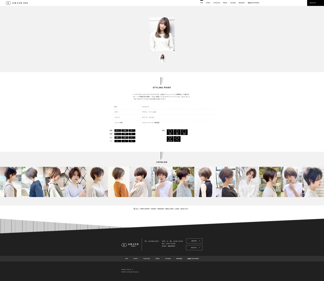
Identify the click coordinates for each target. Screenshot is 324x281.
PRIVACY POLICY (126, 269)
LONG (177, 209)
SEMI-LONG (169, 209)
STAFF (208, 2)
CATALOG (216, 2)
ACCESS (233, 2)
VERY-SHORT (145, 209)
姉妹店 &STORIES (193, 258)
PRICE (225, 2)
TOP (201, 2)
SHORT (153, 209)
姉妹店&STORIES (253, 2)
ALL (137, 209)
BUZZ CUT (184, 209)
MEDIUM (161, 209)
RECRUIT (242, 2)
